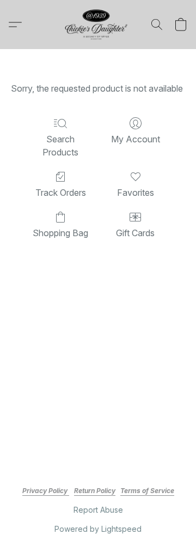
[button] (98, 24)
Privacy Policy (45, 491)
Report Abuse (98, 509)
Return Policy (94, 491)
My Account (135, 139)
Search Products (60, 146)
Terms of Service (147, 491)
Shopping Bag (60, 232)
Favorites (135, 192)
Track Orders (60, 192)
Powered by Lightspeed (98, 528)
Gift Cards (135, 232)
